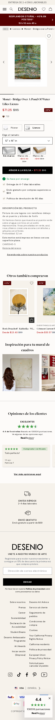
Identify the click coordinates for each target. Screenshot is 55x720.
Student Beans (18, 632)
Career (22, 612)
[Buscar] (11, 9)
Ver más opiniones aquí (27, 474)
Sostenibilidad (18, 618)
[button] (38, 706)
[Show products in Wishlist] (43, 9)
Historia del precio (11, 248)
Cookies (33, 630)
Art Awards (20, 646)
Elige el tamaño (10, 135)
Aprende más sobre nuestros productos (27, 254)
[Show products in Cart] (50, 9)
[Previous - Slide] (3, 62)
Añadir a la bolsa (27, 170)
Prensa (22, 607)
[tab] (7, 93)
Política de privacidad (35, 589)
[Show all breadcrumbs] (5, 29)
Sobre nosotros (18, 602)
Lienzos (17, 29)
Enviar (27, 582)
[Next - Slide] (51, 62)
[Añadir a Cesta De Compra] (31, 320)
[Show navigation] (4, 9)
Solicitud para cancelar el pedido (38, 664)
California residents (39, 644)
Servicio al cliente (38, 607)
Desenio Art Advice (39, 602)
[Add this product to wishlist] (49, 35)
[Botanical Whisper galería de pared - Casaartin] (20, 372)
